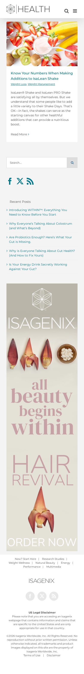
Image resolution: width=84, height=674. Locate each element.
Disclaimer (54, 655)
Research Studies (53, 558)
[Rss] (30, 181)
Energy (65, 562)
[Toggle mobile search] (66, 11)
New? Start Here (25, 558)
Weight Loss (18, 84)
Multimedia (53, 566)
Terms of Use (31, 655)
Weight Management (41, 84)
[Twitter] (20, 181)
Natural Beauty (45, 562)
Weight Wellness (19, 562)
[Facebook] (9, 181)
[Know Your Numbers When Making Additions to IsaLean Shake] (42, 44)
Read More (19, 134)
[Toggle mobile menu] (75, 11)
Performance (31, 566)
